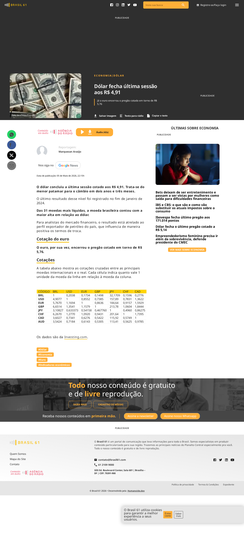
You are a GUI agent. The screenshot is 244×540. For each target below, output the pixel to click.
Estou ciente (168, 514)
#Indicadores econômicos (54, 365)
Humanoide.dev (136, 490)
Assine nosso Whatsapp (180, 416)
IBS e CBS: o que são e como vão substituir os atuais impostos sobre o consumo (185, 208)
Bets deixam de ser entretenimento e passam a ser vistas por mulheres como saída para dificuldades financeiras (187, 195)
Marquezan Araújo (70, 151)
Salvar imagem (107, 115)
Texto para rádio (134, 115)
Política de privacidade (183, 485)
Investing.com (75, 337)
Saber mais (178, 514)
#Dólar (42, 349)
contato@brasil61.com (112, 460)
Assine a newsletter (141, 416)
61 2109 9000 (106, 465)
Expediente (228, 485)
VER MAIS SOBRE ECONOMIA (187, 249)
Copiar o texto (160, 115)
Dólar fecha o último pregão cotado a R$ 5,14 (185, 228)
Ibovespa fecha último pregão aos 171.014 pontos (183, 219)
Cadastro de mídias (110, 404)
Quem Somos (18, 454)
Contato (14, 464)
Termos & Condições (208, 485)
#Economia (45, 354)
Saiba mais (80, 404)
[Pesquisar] (183, 5)
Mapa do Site (18, 459)
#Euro (42, 359)
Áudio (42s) (102, 132)
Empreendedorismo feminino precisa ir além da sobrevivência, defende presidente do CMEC (187, 239)
